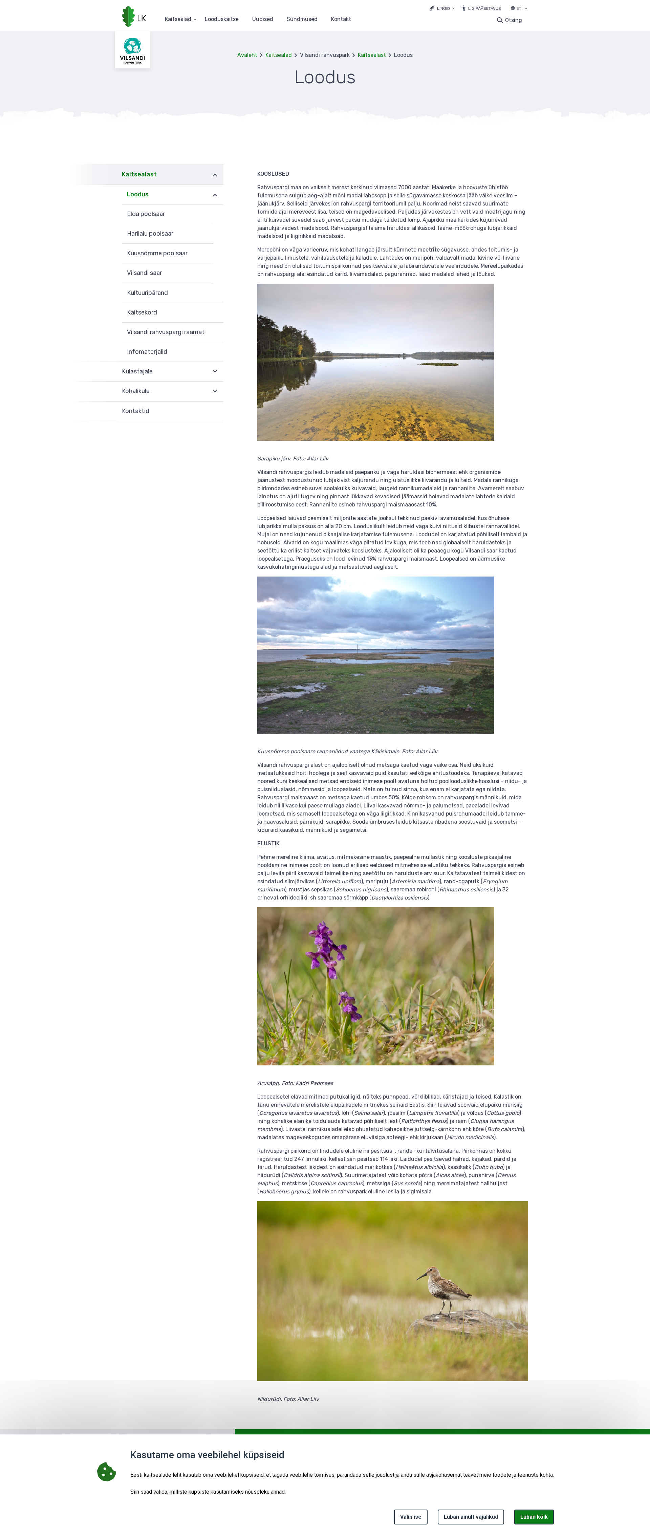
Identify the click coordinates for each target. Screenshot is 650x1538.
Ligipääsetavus (484, 8)
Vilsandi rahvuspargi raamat (165, 332)
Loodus (138, 194)
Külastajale (137, 371)
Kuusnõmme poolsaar (157, 253)
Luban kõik (534, 1517)
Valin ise (410, 1517)
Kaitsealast (372, 55)
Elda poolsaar (146, 214)
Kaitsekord (142, 312)
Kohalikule (136, 391)
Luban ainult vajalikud (471, 1517)
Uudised (262, 19)
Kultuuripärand (147, 293)
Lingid (443, 8)
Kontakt (341, 19)
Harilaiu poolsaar (150, 233)
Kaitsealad (178, 19)
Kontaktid (135, 411)
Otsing (513, 20)
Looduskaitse (222, 19)
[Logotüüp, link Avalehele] (134, 17)
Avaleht (247, 55)
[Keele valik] (525, 9)
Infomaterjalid (147, 351)
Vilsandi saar (144, 273)
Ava (215, 175)
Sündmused (302, 19)
